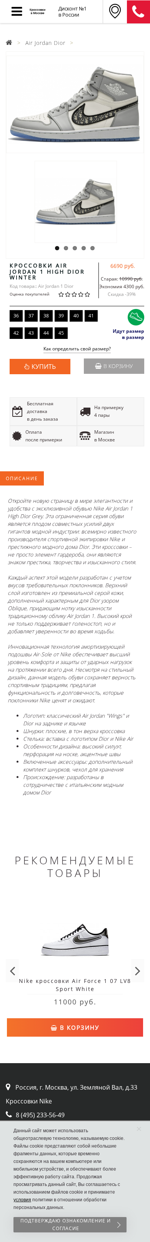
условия (22, 1199)
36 (16, 315)
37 (31, 315)
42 (16, 333)
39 (61, 315)
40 (76, 315)
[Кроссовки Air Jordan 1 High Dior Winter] (75, 104)
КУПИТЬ (44, 366)
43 (31, 333)
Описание (22, 478)
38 (46, 315)
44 (46, 333)
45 (61, 333)
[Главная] (9, 42)
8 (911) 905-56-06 (138, 11)
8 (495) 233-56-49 (40, 1115)
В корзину (118, 366)
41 (91, 315)
